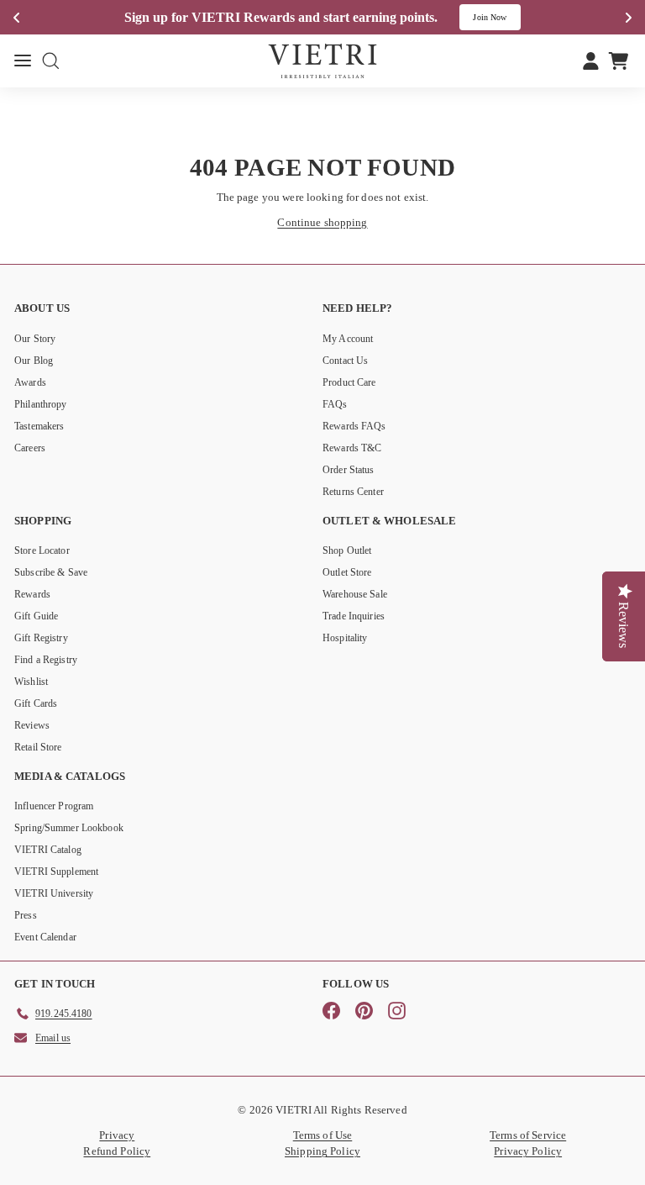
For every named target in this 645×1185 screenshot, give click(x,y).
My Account (347, 339)
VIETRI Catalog (47, 850)
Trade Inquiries (353, 616)
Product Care (349, 382)
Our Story (34, 339)
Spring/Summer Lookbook (68, 828)
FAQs (335, 404)
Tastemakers (39, 426)
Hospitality (344, 638)
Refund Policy (116, 1151)
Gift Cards (35, 703)
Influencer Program (53, 806)
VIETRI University (53, 893)
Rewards (32, 594)
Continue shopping (322, 222)
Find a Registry (45, 660)
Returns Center (353, 492)
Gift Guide (36, 616)
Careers (29, 448)
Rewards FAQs (354, 426)
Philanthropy (40, 404)
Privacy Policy (528, 1151)
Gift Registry (41, 638)
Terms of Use (323, 1135)
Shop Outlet (346, 550)
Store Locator (42, 550)
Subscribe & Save (50, 572)
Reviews (32, 725)
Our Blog (33, 360)
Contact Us (345, 360)
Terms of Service (528, 1135)
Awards (30, 382)
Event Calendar (45, 937)
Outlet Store (347, 572)
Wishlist (31, 681)
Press (25, 915)
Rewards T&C (351, 448)
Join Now (489, 17)
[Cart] (618, 60)
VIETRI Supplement (56, 871)
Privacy (116, 1135)
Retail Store (38, 747)
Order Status (348, 470)
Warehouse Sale (354, 594)
